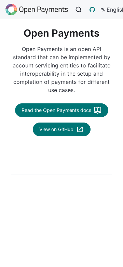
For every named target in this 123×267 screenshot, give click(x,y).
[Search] (78, 9)
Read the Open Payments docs (56, 110)
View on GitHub (56, 129)
